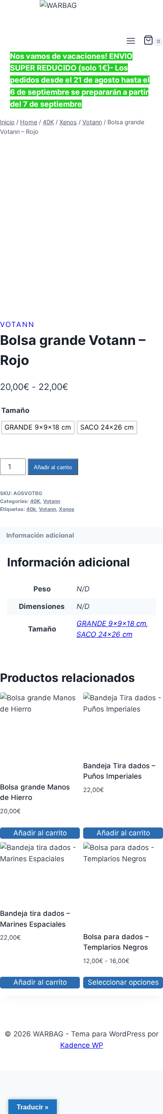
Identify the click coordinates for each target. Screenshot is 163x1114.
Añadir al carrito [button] (40, 833)
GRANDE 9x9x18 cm (111, 623)
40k (31, 509)
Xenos (66, 509)
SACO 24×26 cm (104, 634)
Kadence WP (81, 1045)
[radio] (38, 427)
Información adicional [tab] (40, 535)
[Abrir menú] (130, 41)
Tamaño (15, 410)
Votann (17, 324)
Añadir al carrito (53, 467)
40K (35, 501)
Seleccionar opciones (123, 982)
